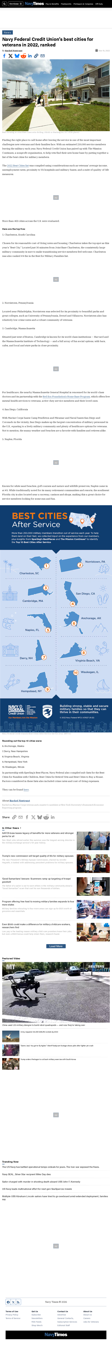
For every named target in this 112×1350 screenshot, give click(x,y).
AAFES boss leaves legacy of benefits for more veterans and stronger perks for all (38, 834)
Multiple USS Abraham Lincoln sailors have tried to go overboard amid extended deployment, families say (55, 1197)
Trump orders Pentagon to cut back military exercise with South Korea (48, 1059)
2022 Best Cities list (18, 165)
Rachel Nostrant (13, 50)
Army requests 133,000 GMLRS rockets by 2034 (39, 1031)
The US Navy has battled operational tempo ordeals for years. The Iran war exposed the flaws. (50, 1166)
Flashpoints (66, 4)
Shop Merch (37, 1325)
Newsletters (37, 1318)
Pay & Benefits (52, 4)
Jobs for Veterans (91, 1321)
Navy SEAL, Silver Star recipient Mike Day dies (26, 1174)
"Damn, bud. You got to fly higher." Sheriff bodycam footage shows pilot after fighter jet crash (56, 1045)
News (7, 32)
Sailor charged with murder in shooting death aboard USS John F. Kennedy (41, 1181)
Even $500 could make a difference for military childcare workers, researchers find (36, 925)
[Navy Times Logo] (34, 4)
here (26, 789)
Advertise (61, 1314)
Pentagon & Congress (83, 4)
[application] (56, 992)
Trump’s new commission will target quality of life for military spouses (37, 855)
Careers (86, 1318)
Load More (56, 946)
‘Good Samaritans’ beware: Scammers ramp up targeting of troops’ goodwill (36, 880)
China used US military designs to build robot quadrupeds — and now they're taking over (43, 1024)
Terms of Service (13, 1318)
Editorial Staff (63, 1325)
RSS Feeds (36, 1321)
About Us (87, 1314)
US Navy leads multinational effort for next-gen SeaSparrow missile (37, 1188)
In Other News (10, 827)
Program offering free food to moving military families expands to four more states (38, 903)
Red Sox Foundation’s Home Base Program (66, 396)
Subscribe (36, 1314)
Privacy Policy (12, 1314)
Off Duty (99, 4)
